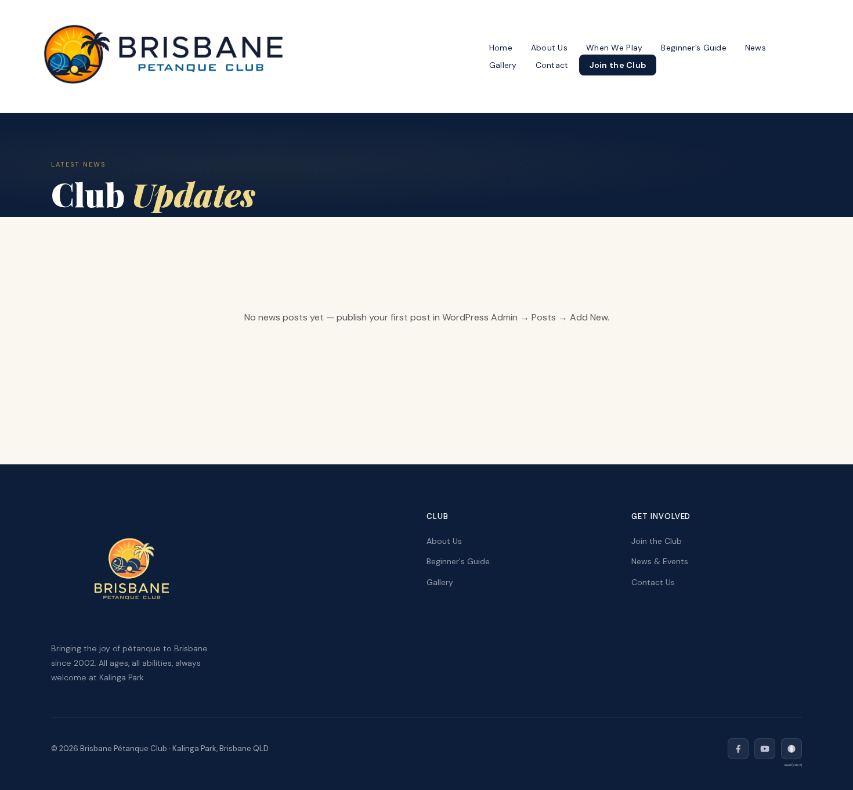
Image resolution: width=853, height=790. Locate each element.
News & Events (659, 561)
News (755, 47)
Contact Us (653, 582)
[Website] (791, 748)
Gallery (503, 65)
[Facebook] (738, 748)
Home (500, 47)
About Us (549, 47)
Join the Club (618, 65)
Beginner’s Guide (693, 47)
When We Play (614, 47)
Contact (552, 65)
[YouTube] (764, 748)
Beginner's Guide (458, 561)
